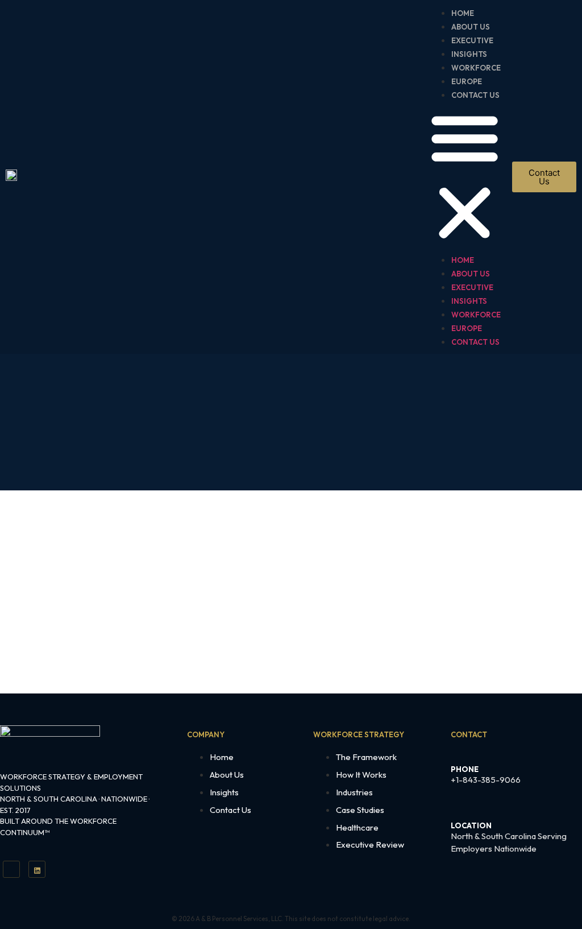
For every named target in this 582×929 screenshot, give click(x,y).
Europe (466, 81)
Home (462, 13)
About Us (470, 26)
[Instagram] (36, 869)
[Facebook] (11, 869)
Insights (470, 54)
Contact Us (475, 95)
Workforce (476, 67)
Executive (472, 40)
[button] (465, 177)
